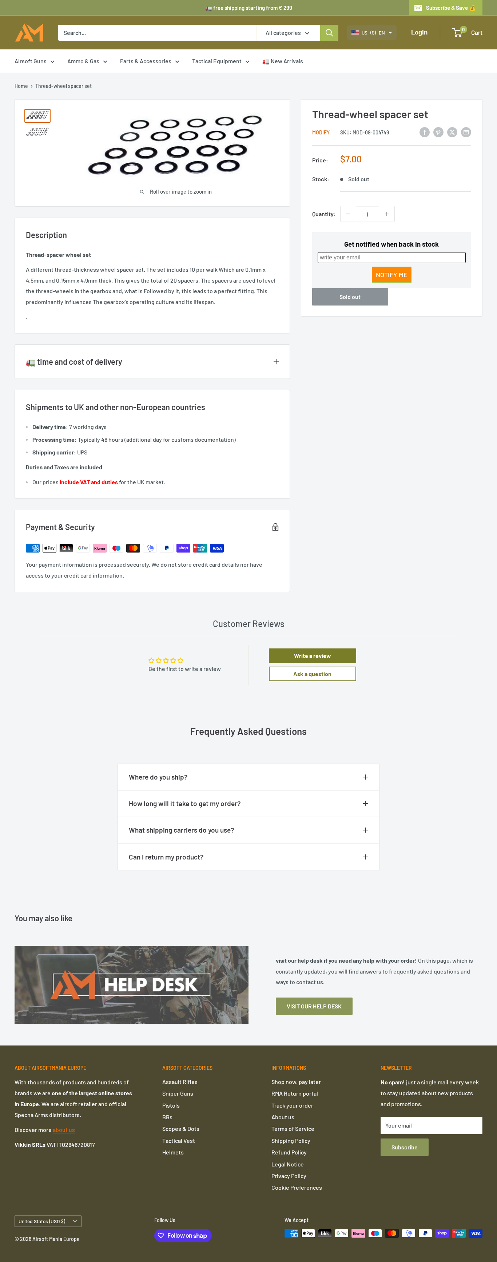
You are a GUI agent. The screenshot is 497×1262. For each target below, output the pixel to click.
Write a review (312, 655)
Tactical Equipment (217, 60)
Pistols (171, 1105)
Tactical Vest (178, 1140)
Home (21, 86)
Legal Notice (287, 1164)
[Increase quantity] (386, 214)
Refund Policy (289, 1152)
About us (282, 1116)
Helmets (173, 1152)
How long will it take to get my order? (185, 803)
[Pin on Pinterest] (438, 131)
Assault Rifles (180, 1081)
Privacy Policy (288, 1175)
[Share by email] (466, 131)
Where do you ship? (158, 777)
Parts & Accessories (145, 60)
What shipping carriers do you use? (181, 830)
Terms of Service (292, 1128)
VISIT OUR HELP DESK (314, 1006)
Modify (321, 132)
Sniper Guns (177, 1093)
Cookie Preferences (296, 1187)
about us (64, 1129)
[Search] (329, 33)
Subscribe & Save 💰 (451, 7)
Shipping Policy (290, 1140)
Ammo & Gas (83, 60)
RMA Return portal (294, 1093)
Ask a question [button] (312, 673)
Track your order (292, 1105)
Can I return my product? (166, 857)
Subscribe (404, 1147)
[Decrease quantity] (348, 214)
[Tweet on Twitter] (452, 131)
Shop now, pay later (296, 1081)
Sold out (350, 296)
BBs (167, 1116)
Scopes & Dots (180, 1128)
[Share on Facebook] (425, 131)
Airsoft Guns (31, 60)
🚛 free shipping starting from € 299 (248, 7)
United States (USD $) (42, 1221)
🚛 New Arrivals (282, 60)
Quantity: (324, 213)
